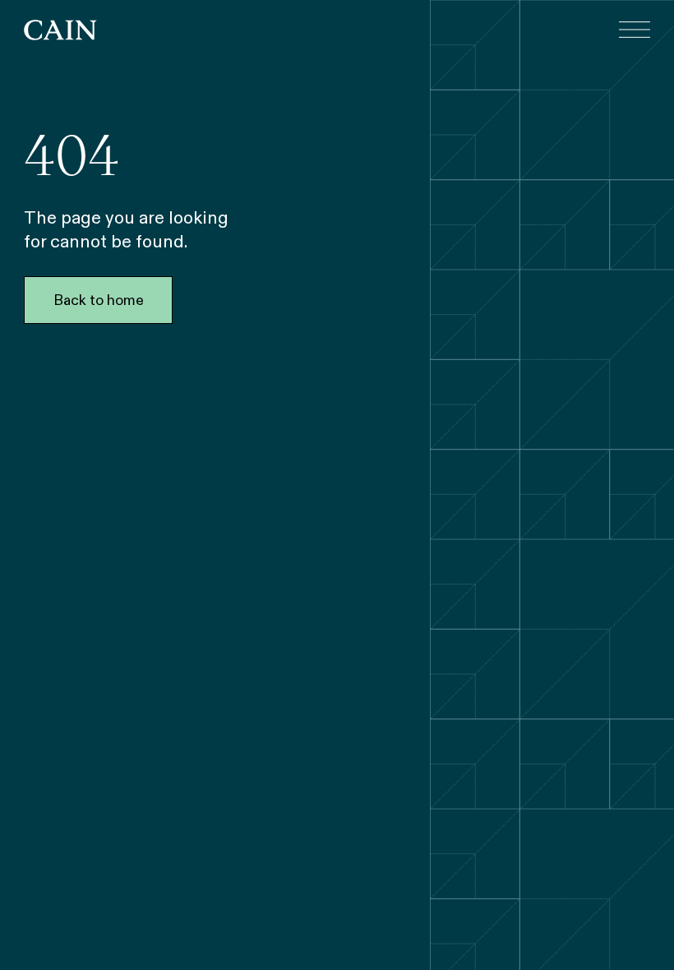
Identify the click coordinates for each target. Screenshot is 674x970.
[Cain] (60, 30)
